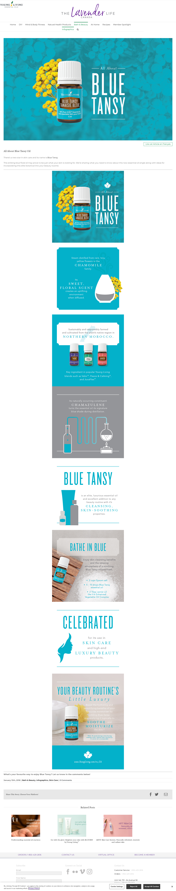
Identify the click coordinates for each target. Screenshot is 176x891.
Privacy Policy (34, 888)
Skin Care (53, 780)
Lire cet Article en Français (158, 144)
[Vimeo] (82, 871)
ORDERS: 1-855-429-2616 (29, 855)
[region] (88, 887)
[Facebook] (68, 871)
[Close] (172, 886)
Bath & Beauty (28, 780)
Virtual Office (106, 855)
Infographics (42, 780)
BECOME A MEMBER (144, 855)
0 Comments (66, 780)
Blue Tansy (52, 157)
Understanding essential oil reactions (25, 840)
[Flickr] (75, 871)
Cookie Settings (117, 886)
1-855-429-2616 (137, 870)
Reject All (133, 886)
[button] (78, 29)
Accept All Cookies (152, 886)
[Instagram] (89, 871)
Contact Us (68, 855)
